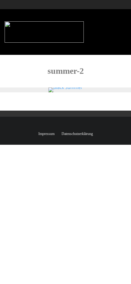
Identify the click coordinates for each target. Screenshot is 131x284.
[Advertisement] (89, 29)
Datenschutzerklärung (77, 134)
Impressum (46, 134)
